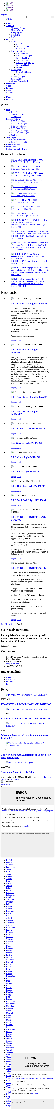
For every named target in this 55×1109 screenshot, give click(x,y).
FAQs (13, 37)
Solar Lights (16, 69)
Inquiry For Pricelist (9, 646)
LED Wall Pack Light (25, 65)
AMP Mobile (14, 779)
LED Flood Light (23, 58)
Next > (10, 624)
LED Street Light (23, 53)
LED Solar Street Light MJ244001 (25, 169)
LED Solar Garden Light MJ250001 (26, 162)
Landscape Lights (18, 76)
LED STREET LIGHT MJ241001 (25, 182)
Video (8, 86)
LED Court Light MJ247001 (23, 196)
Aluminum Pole (22, 46)
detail (19, 340)
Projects (9, 88)
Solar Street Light (23, 72)
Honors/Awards (17, 30)
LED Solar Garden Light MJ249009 (26, 175)
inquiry (14, 340)
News (8, 90)
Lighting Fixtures (18, 51)
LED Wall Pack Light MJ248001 (24, 216)
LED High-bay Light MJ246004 (24, 209)
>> (15, 624)
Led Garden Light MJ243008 (23, 189)
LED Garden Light (24, 56)
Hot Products (46, 777)
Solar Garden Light (24, 74)
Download (10, 83)
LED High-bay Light (25, 63)
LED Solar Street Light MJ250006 (29, 303)
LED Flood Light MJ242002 (23, 202)
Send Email (5, 784)
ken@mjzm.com (12, 664)
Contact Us (10, 93)
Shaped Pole (21, 49)
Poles (13, 42)
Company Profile (18, 28)
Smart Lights (16, 79)
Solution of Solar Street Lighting (18, 772)
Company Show (17, 32)
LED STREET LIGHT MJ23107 (28, 568)
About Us (10, 25)
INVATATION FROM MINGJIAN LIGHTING (26, 704)
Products (9, 39)
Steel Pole (20, 44)
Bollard (19, 67)
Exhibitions (15, 35)
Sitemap (4, 779)
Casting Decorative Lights (21, 81)
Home (8, 23)
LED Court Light (23, 60)
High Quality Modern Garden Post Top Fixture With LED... (27, 285)
